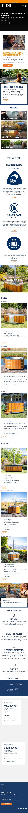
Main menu (4, 788)
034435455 (6, 715)
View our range (5, 23)
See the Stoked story (8, 65)
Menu (2, 784)
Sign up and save (6, 792)
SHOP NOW (4, 342)
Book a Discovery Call (6, 803)
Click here (6, 100)
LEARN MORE (14, 197)
